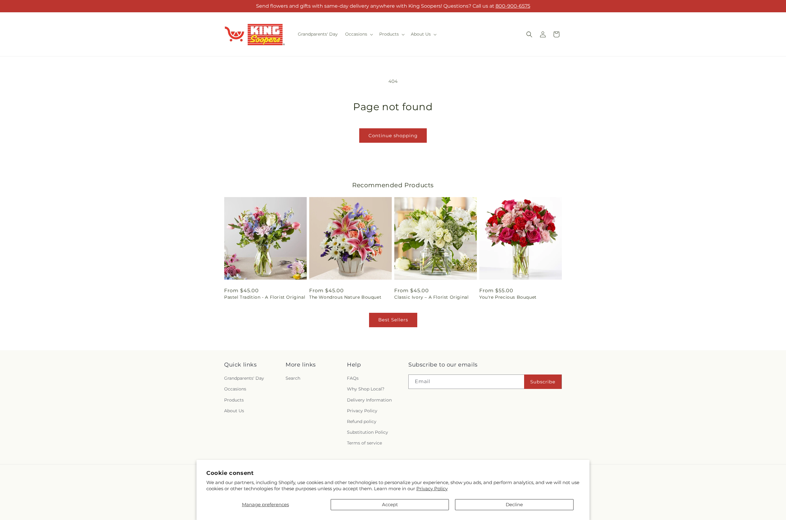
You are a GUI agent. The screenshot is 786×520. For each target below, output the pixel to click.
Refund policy (361, 421)
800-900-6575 (513, 6)
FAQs (353, 378)
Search (293, 378)
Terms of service (364, 443)
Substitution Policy (367, 432)
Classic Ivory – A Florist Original (431, 297)
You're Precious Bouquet (508, 297)
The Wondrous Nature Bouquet (345, 297)
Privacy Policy (432, 488)
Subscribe (542, 382)
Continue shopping (393, 135)
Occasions (235, 389)
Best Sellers (393, 320)
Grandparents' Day (244, 378)
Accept (390, 504)
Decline (514, 504)
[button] (358, 34)
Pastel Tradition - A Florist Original (264, 297)
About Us (234, 410)
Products (234, 400)
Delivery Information (369, 400)
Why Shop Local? (365, 389)
